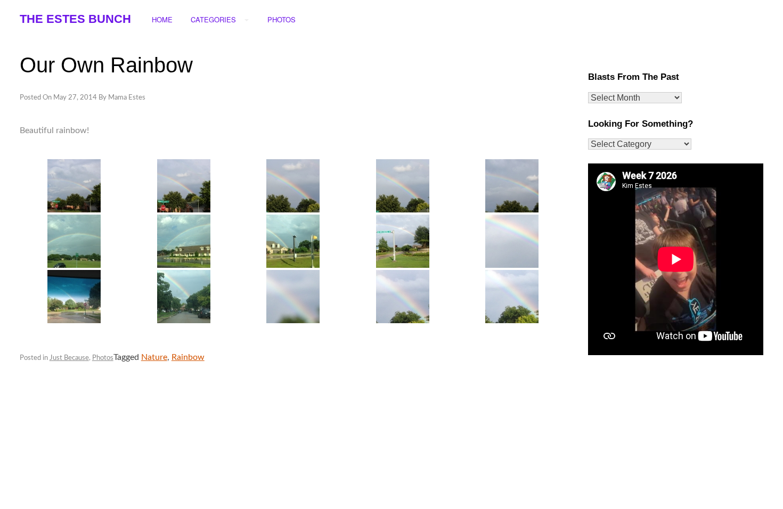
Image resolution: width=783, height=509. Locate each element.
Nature (154, 357)
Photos (102, 358)
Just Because (69, 358)
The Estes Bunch (75, 19)
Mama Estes (126, 97)
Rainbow (188, 357)
